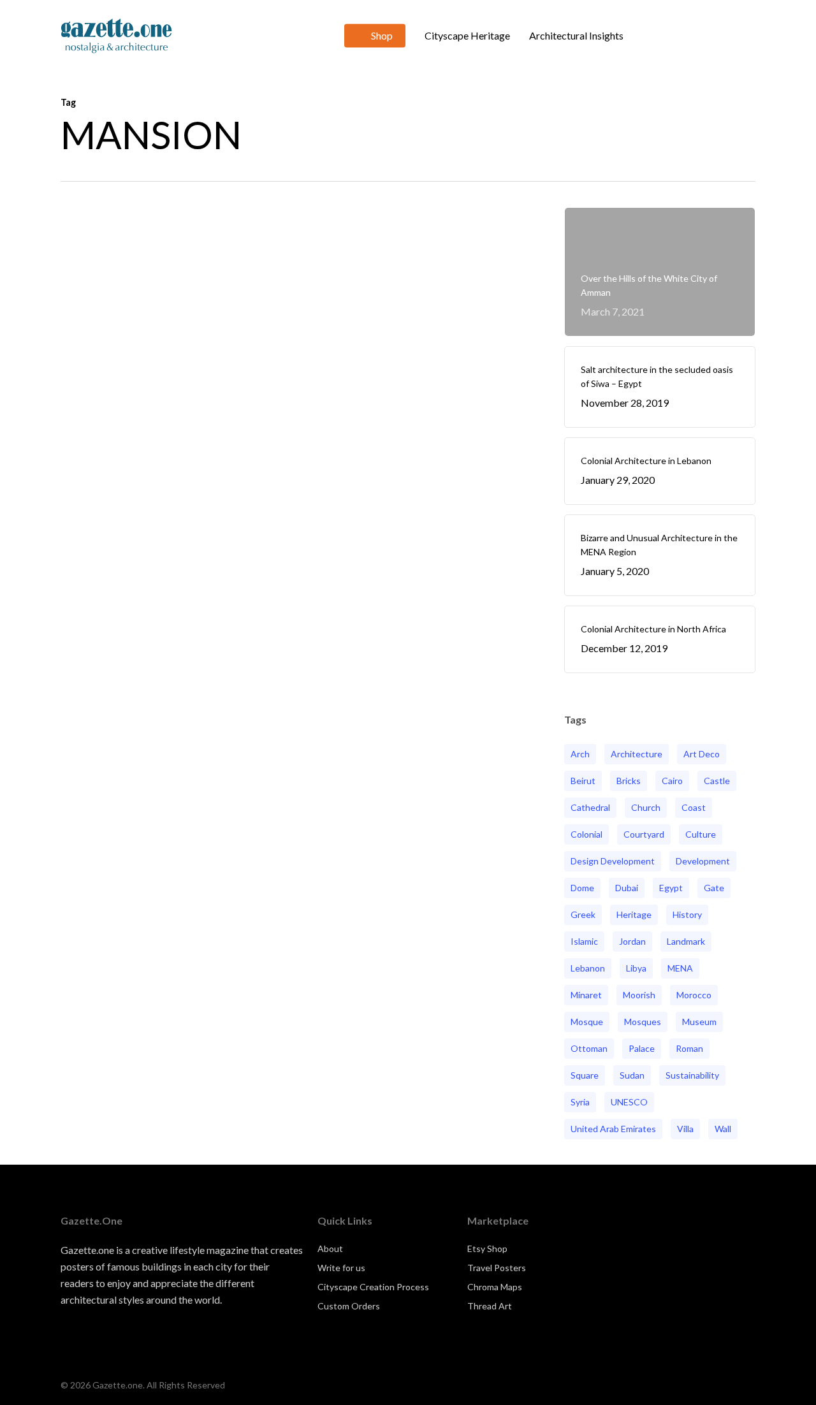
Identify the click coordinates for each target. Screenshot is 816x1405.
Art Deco (701, 753)
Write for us (341, 1267)
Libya (636, 968)
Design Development (613, 860)
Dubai (626, 887)
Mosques (642, 1021)
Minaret (586, 994)
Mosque (587, 1021)
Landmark (686, 941)
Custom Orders (348, 1305)
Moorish (639, 994)
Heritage (634, 914)
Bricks (628, 780)
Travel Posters (496, 1267)
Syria (580, 1101)
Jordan (632, 941)
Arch (580, 753)
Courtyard (643, 834)
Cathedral (590, 807)
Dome (582, 887)
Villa (685, 1128)
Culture (700, 834)
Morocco (693, 994)
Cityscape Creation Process (373, 1286)
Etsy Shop (487, 1248)
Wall (723, 1128)
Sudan (632, 1075)
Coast (693, 807)
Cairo (672, 780)
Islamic (584, 941)
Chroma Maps (494, 1286)
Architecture (636, 753)
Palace (642, 1048)
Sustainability (692, 1075)
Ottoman (589, 1048)
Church (645, 807)
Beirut (583, 780)
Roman (689, 1048)
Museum (699, 1021)
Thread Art (489, 1305)
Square (585, 1075)
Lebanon (588, 968)
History (687, 914)
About (330, 1248)
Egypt (671, 887)
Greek (583, 914)
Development (703, 860)
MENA (680, 968)
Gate (714, 887)
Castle (717, 780)
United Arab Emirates (613, 1128)
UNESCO (629, 1101)
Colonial (586, 834)
